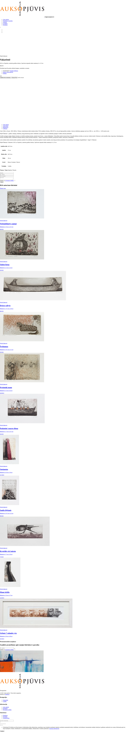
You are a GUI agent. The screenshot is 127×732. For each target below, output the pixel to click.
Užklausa (5, 128)
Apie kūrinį (5, 126)
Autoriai (5, 22)
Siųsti (2, 182)
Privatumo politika (7, 709)
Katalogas (5, 715)
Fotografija (5, 700)
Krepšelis (5, 716)
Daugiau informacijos (54, 728)
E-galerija (5, 23)
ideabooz (7, 694)
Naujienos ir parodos (8, 20)
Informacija (5, 127)
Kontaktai (5, 24)
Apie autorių (6, 124)
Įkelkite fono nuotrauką (5, 77)
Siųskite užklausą (14, 70)
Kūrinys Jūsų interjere (8, 72)
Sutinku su (7, 180)
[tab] (65, 124)
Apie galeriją (6, 19)
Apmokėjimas (6, 718)
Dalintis (5, 73)
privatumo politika (9, 180)
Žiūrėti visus (3, 188)
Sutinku (2, 731)
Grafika (4, 701)
